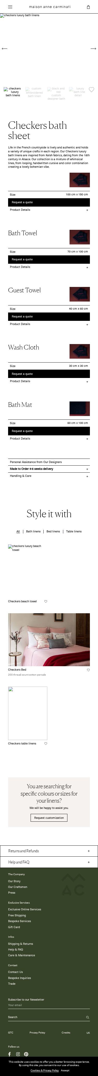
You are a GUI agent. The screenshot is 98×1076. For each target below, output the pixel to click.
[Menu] (10, 7)
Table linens (74, 531)
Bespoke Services (19, 921)
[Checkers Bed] (49, 639)
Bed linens (53, 531)
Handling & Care (20, 475)
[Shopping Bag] (88, 7)
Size (12, 194)
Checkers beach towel (22, 601)
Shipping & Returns (20, 943)
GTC (10, 1033)
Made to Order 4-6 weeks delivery (31, 468)
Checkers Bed (17, 669)
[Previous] (4, 49)
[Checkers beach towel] (27, 571)
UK (88, 1033)
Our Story (14, 881)
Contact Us (15, 972)
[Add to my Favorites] (91, 89)
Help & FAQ (15, 949)
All (18, 531)
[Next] (93, 49)
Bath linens (33, 531)
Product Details (20, 209)
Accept (65, 1070)
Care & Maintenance (21, 955)
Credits (66, 1033)
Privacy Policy (37, 1033)
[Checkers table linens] (27, 713)
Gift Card (14, 927)
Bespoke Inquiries (19, 978)
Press (11, 892)
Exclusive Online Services (24, 909)
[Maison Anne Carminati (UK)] (49, 6)
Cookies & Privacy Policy (45, 1070)
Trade (11, 983)
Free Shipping (17, 915)
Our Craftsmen (17, 887)
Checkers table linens (22, 743)
